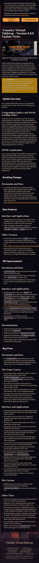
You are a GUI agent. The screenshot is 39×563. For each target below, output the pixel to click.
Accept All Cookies (12, 20)
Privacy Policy (24, 15)
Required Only (30, 20)
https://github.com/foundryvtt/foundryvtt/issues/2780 (21, 246)
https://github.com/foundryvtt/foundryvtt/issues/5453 (21, 202)
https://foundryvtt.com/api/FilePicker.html (17, 306)
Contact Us (29, 553)
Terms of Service (12, 550)
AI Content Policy (26, 550)
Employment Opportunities (14, 553)
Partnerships (13, 552)
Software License (13, 548)
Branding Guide (25, 552)
